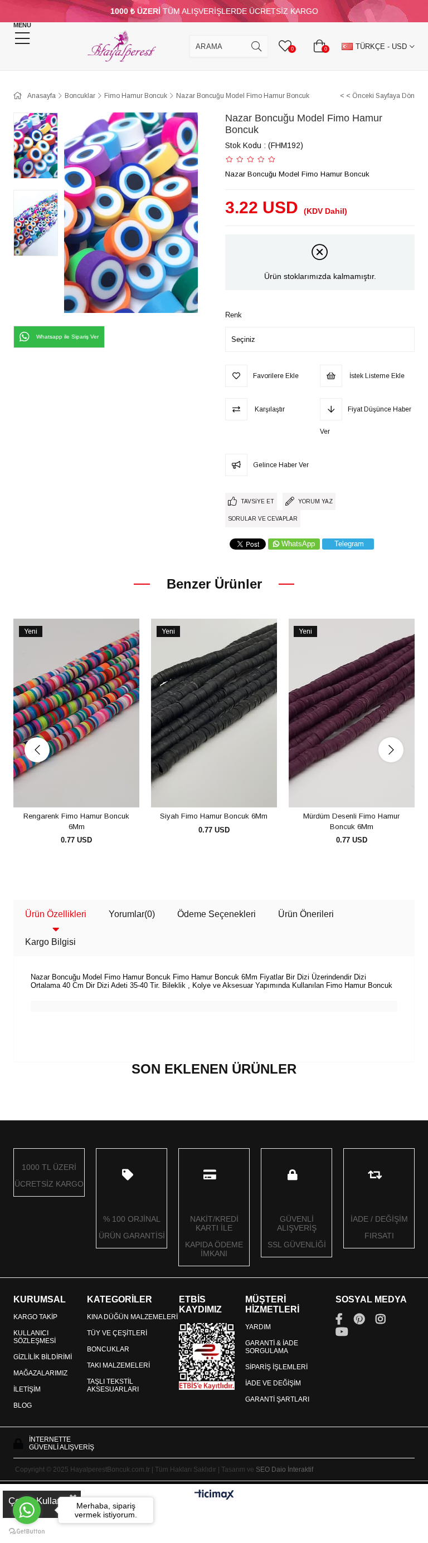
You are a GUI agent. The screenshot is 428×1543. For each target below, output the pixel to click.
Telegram (349, 544)
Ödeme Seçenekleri (216, 914)
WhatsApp (298, 544)
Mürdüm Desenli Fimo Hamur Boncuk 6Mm (351, 821)
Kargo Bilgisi (50, 942)
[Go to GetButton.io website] (27, 1531)
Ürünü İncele (89, 787)
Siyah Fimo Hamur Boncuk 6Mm (214, 816)
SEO (263, 1469)
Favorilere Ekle (64, 787)
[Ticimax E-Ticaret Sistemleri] (214, 1495)
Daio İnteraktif (292, 1469)
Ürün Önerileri (306, 914)
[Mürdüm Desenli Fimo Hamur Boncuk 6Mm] (351, 713)
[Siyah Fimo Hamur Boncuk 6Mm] (214, 713)
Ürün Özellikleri (55, 914)
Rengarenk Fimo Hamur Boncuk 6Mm (76, 821)
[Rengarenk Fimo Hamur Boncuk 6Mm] (76, 713)
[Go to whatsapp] (27, 1510)
